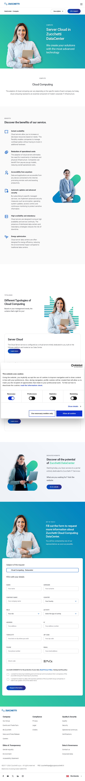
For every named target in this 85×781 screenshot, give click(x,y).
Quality (64, 721)
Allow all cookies (69, 413)
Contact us (66, 749)
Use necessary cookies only (42, 413)
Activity (46, 610)
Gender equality (8, 749)
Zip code (47, 635)
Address (9, 622)
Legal (34, 725)
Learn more (14, 351)
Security (65, 725)
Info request (74, 11)
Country (47, 597)
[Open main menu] (81, 3)
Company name (11, 597)
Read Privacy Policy (46, 670)
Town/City (10, 635)
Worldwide (74, 776)
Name (8, 585)
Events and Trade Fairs (10, 725)
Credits (35, 730)
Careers (5, 738)
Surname (47, 585)
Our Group (6, 721)
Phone (8, 647)
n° (44, 622)
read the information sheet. (31, 385)
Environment (7, 754)
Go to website (54, 487)
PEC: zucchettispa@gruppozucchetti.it (51, 765)
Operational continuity (69, 730)
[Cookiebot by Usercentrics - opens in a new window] (72, 366)
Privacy (35, 721)
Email (46, 647)
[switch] (32, 398)
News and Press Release (11, 734)
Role (8, 610)
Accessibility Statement (11, 758)
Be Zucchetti (7, 730)
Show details (73, 406)
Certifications (66, 734)
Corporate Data (67, 754)
